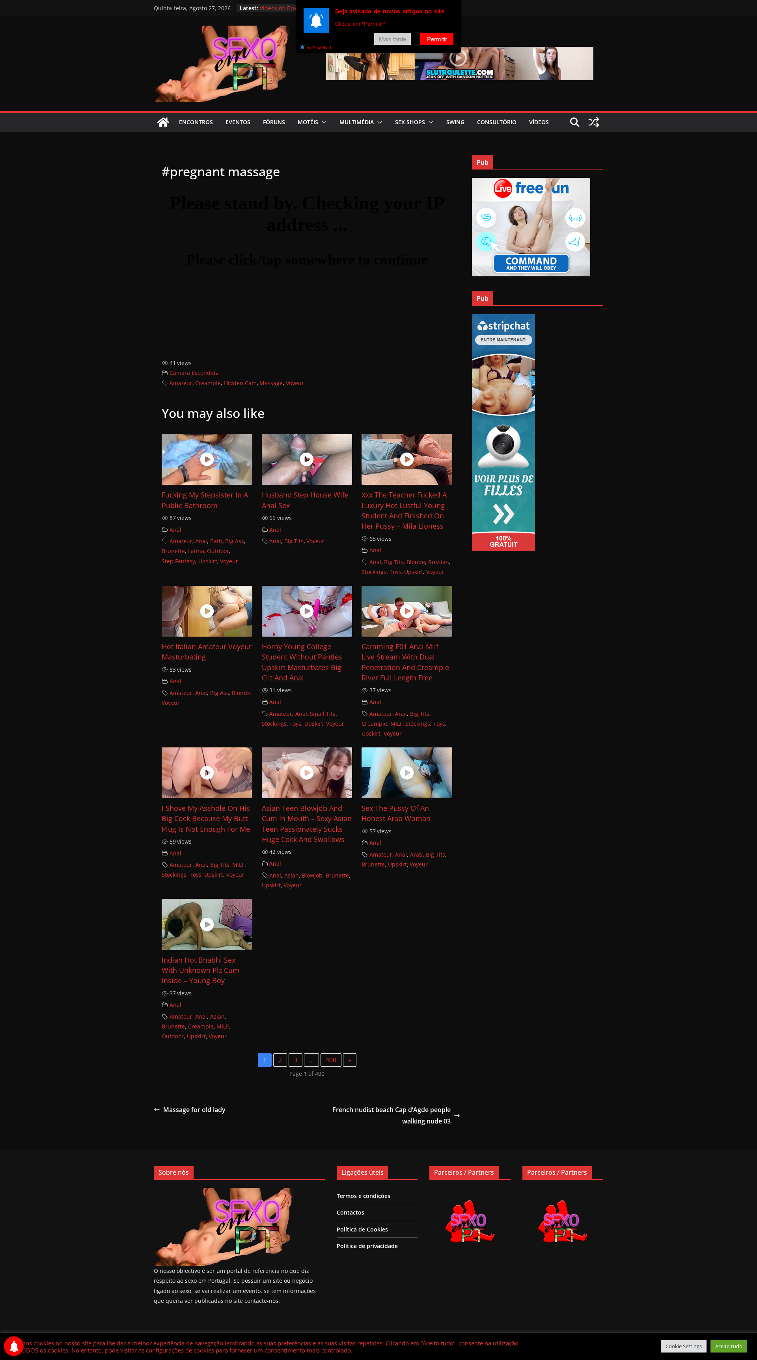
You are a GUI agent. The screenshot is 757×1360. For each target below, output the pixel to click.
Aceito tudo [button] (728, 1346)
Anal (175, 529)
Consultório (496, 122)
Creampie (208, 383)
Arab (416, 854)
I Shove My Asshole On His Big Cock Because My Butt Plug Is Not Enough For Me (206, 818)
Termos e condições (363, 1196)
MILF (396, 723)
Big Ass (234, 541)
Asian (291, 875)
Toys (395, 572)
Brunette (173, 551)
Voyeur (295, 383)
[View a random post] (593, 122)
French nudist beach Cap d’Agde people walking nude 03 (391, 1115)
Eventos (238, 122)
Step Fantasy (178, 561)
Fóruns (274, 122)
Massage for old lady (194, 1109)
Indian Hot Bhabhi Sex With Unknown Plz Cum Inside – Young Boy (200, 970)
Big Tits (294, 541)
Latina (196, 551)
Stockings (374, 572)
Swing (455, 122)
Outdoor (218, 551)
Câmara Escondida (194, 372)
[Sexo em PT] (163, 122)
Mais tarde (392, 39)
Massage (271, 383)
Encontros (196, 122)
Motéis (308, 122)
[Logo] (223, 1192)
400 (331, 1060)
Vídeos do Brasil (281, 8)
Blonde (415, 562)
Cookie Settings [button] (684, 1346)
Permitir (437, 39)
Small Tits (323, 713)
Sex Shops (410, 122)
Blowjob (312, 875)
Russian (438, 562)
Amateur (181, 383)
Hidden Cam (240, 383)
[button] (322, 122)
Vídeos (539, 122)
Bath (216, 541)
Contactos (350, 1212)
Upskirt (207, 561)
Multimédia (356, 122)
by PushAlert (319, 47)
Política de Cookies (362, 1229)
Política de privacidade (367, 1246)
